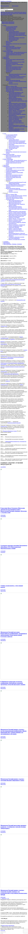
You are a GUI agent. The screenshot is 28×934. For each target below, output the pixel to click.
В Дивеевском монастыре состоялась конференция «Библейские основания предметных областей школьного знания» (13, 683)
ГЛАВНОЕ (5, 241)
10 (3, 898)
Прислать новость (5, 5)
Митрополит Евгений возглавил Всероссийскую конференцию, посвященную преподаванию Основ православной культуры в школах (14, 634)
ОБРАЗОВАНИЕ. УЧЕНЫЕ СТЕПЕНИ (12, 244)
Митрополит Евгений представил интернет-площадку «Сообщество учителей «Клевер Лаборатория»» (14, 827)
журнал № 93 (4, 371)
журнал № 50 (4, 326)
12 (5, 898)
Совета (21, 384)
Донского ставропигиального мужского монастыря (12, 366)
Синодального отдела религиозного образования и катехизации (12, 358)
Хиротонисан (4, 344)
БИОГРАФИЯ (6, 242)
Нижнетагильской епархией (13, 422)
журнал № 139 (4, 384)
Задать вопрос (15, 5)
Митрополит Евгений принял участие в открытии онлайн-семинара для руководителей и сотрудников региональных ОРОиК (14, 892)
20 (8, 898)
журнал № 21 (4, 426)
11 (4, 898)
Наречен (2, 341)
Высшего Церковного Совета (10, 431)
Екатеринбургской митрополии (11, 373)
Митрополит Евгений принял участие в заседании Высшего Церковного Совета (12, 779)
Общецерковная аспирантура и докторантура (15, 441)
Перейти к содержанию (6, 1)
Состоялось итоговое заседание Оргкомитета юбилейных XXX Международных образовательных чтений (14, 547)
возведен (12, 339)
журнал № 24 (4, 355)
